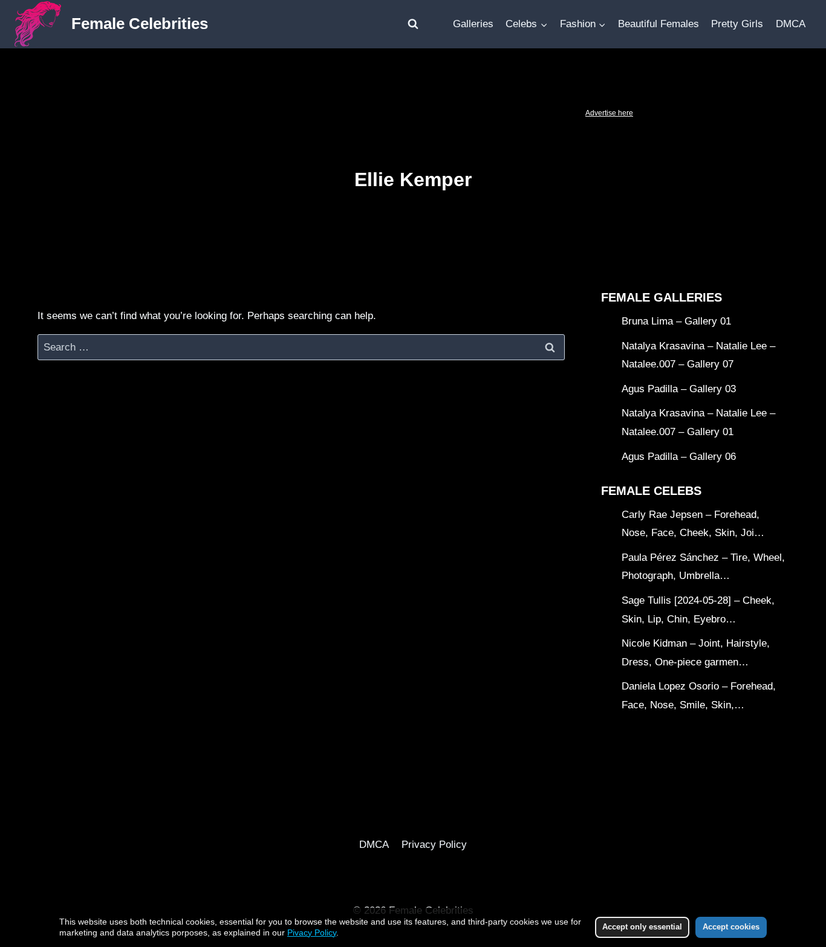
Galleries (473, 24)
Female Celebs (651, 490)
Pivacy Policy (311, 932)
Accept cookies (731, 926)
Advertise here (609, 113)
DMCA (790, 24)
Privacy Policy (434, 844)
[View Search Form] (413, 24)
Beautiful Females (658, 24)
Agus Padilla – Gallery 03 (679, 389)
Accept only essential (642, 926)
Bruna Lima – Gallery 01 (676, 321)
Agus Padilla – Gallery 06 (679, 456)
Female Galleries (661, 297)
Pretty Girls (737, 24)
